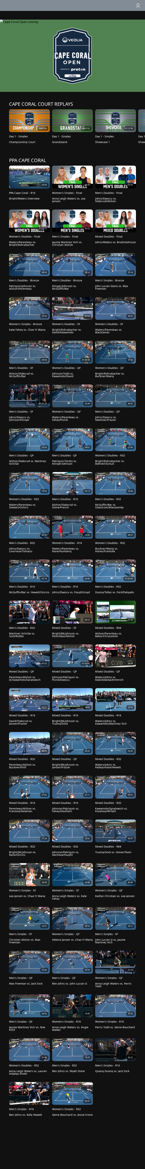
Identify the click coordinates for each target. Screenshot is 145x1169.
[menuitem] (131, 5)
